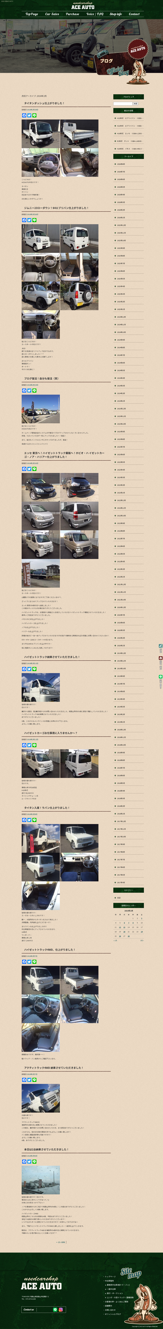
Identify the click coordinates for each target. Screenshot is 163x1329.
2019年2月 (121, 714)
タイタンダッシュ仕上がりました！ (44, 103)
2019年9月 (121, 676)
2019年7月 (121, 684)
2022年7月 (121, 538)
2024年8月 (121, 347)
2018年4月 (121, 791)
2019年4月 (121, 699)
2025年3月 (121, 294)
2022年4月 (121, 561)
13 (124, 927)
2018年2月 (121, 806)
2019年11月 (121, 661)
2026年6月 (121, 179)
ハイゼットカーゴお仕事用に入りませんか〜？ (51, 733)
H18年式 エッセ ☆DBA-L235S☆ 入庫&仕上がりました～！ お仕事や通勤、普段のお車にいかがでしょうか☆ (130, 133)
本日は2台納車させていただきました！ (46, 1149)
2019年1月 (121, 722)
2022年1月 (121, 577)
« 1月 (115, 940)
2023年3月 (121, 477)
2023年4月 (121, 470)
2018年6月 (121, 775)
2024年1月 (121, 401)
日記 (118, 898)
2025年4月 (121, 286)
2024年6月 (121, 363)
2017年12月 (121, 821)
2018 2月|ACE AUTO (7, 1)
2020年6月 (121, 622)
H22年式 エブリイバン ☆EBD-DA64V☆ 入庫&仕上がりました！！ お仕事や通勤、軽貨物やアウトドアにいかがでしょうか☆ (130, 118)
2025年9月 (121, 248)
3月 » (142, 940)
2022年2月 (121, 569)
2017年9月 (121, 844)
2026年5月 (121, 187)
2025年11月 (121, 233)
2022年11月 (121, 508)
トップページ (32, 14)
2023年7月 (121, 447)
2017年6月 (121, 867)
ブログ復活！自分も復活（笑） (42, 378)
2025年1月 (121, 309)
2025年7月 (121, 263)
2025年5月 (121, 278)
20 (124, 932)
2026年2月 (121, 210)
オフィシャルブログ (113, 1314)
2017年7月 (121, 859)
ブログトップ (128, 97)
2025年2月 (121, 301)
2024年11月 (121, 324)
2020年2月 (121, 638)
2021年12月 (121, 584)
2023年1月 (121, 492)
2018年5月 (121, 783)
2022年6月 (121, 546)
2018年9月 (121, 752)
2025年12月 (121, 225)
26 (120, 936)
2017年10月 (121, 836)
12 (120, 927)
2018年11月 (121, 737)
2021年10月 (121, 599)
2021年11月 (121, 592)
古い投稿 (60, 1242)
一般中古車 (111, 1289)
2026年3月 (121, 202)
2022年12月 (121, 500)
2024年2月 (121, 393)
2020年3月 (121, 630)
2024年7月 (121, 355)
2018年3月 (121, 798)
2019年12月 (121, 653)
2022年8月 (121, 531)
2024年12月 (121, 317)
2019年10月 (121, 668)
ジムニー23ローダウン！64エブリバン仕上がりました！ (56, 208)
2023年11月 (121, 416)
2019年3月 (121, 706)
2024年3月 (121, 385)
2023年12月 (121, 408)
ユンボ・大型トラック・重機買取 (72, 14)
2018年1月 (121, 813)
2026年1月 (121, 217)
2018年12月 (121, 729)
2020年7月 (121, 615)
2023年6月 (121, 454)
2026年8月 (121, 164)
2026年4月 (121, 194)
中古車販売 (52, 14)
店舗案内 (116, 14)
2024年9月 (121, 340)
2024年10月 (121, 332)
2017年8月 (121, 852)
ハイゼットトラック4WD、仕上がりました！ (50, 949)
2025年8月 (121, 256)
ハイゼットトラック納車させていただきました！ (52, 657)
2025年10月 (121, 240)
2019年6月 (121, 691)
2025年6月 (121, 271)
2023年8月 (121, 439)
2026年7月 (121, 171)
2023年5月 (121, 462)
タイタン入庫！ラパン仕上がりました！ (47, 808)
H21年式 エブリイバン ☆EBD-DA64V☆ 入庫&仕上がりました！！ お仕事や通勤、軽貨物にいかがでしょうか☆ (130, 126)
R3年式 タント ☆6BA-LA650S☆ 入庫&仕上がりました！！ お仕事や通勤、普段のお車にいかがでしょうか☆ (130, 141)
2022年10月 (121, 515)
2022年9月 (121, 523)
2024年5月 (121, 370)
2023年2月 (121, 485)
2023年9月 (121, 431)
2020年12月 (121, 607)
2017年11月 (121, 829)
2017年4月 (121, 882)
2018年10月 (121, 745)
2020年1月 (121, 645)
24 (142, 932)
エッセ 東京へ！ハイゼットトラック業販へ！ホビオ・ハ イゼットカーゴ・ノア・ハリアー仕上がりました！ (64, 455)
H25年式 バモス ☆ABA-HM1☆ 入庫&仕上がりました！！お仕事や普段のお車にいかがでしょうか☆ (130, 149)
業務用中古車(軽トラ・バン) (118, 1285)
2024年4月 (121, 378)
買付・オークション (115, 1293)
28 (129, 936)
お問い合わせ (134, 14)
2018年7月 (121, 768)
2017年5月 (121, 875)
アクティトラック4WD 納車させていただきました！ (54, 1068)
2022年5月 (121, 554)
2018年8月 (121, 760)
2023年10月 (121, 424)
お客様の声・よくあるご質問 (95, 14)
